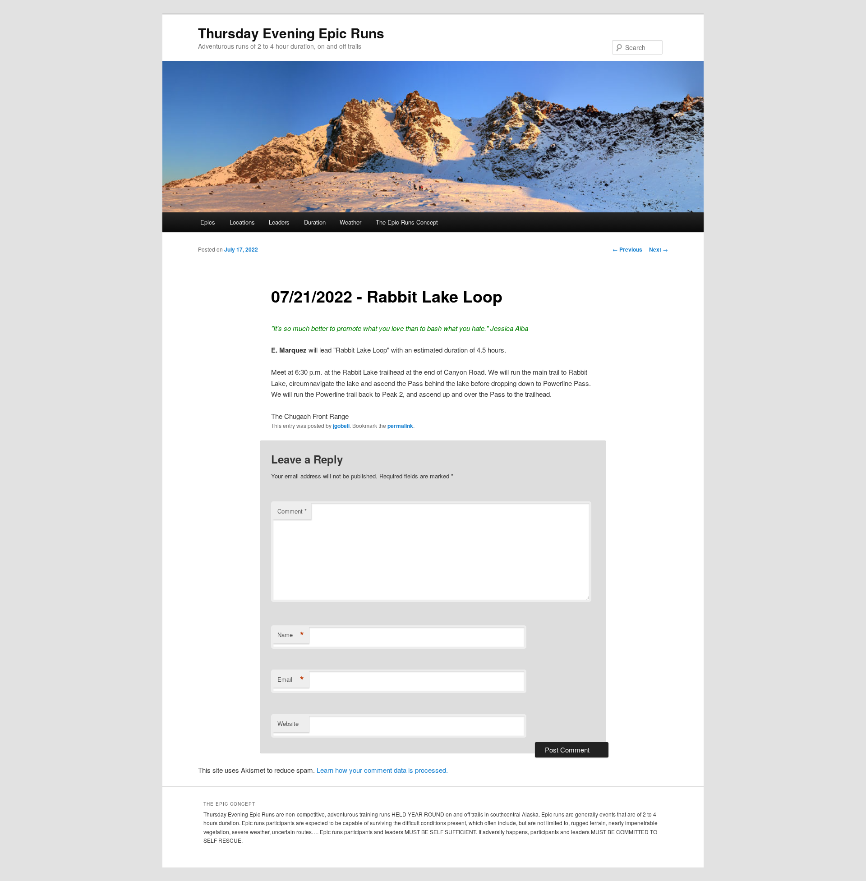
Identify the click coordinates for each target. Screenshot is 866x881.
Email (290, 679)
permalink (400, 426)
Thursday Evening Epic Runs (291, 32)
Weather (350, 222)
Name (290, 635)
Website (288, 723)
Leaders (279, 222)
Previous (627, 249)
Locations (242, 222)
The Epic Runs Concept (407, 222)
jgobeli (341, 426)
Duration (315, 222)
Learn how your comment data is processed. (382, 770)
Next (658, 249)
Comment (292, 511)
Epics (207, 222)
